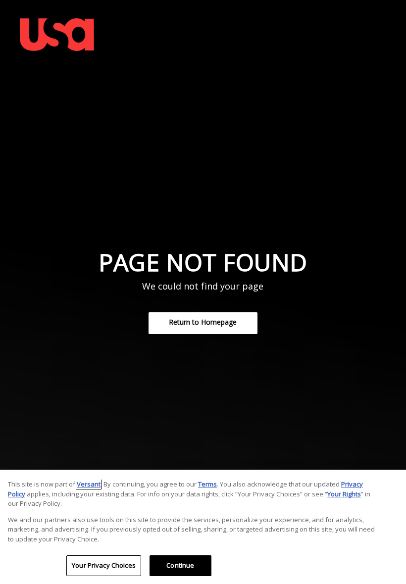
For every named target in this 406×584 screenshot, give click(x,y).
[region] (203, 527)
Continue (180, 565)
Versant (89, 484)
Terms (207, 484)
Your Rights (344, 493)
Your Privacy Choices (104, 565)
